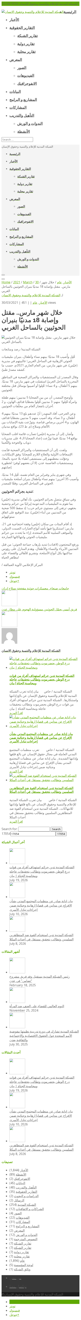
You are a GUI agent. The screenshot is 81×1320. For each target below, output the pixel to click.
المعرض (19, 1230)
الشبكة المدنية (26, 1204)
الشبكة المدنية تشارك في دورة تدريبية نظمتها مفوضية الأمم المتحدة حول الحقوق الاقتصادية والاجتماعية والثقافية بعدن (44, 1035)
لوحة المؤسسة (23, 1265)
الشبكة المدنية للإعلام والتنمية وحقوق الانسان (31, 295)
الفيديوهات (22, 1217)
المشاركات (23, 1222)
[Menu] (3, 275)
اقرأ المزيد (16, 713)
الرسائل (19, 1200)
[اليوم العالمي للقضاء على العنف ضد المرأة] (17, 1002)
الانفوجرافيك (22, 1179)
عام (35, 302)
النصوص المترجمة (25, 1239)
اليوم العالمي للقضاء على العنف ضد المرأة (36, 1006)
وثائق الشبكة (22, 1269)
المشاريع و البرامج (27, 1226)
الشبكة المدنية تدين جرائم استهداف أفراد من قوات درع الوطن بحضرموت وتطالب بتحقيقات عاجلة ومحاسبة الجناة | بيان (41, 679)
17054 (6, 833)
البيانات (20, 1183)
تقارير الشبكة (22, 1243)
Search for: (9, 829)
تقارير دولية (21, 1252)
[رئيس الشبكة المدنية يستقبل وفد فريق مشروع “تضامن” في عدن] (17, 972)
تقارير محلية (22, 1256)
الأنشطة (21, 1174)
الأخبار (43, 302)
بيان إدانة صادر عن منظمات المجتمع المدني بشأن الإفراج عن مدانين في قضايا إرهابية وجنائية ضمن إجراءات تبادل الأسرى (41, 737)
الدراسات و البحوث (26, 1196)
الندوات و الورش (26, 1235)
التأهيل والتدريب (26, 1187)
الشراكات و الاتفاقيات (30, 1209)
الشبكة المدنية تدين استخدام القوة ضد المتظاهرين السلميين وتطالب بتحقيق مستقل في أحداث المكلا (41, 790)
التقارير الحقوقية (26, 1191)
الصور (18, 1213)
